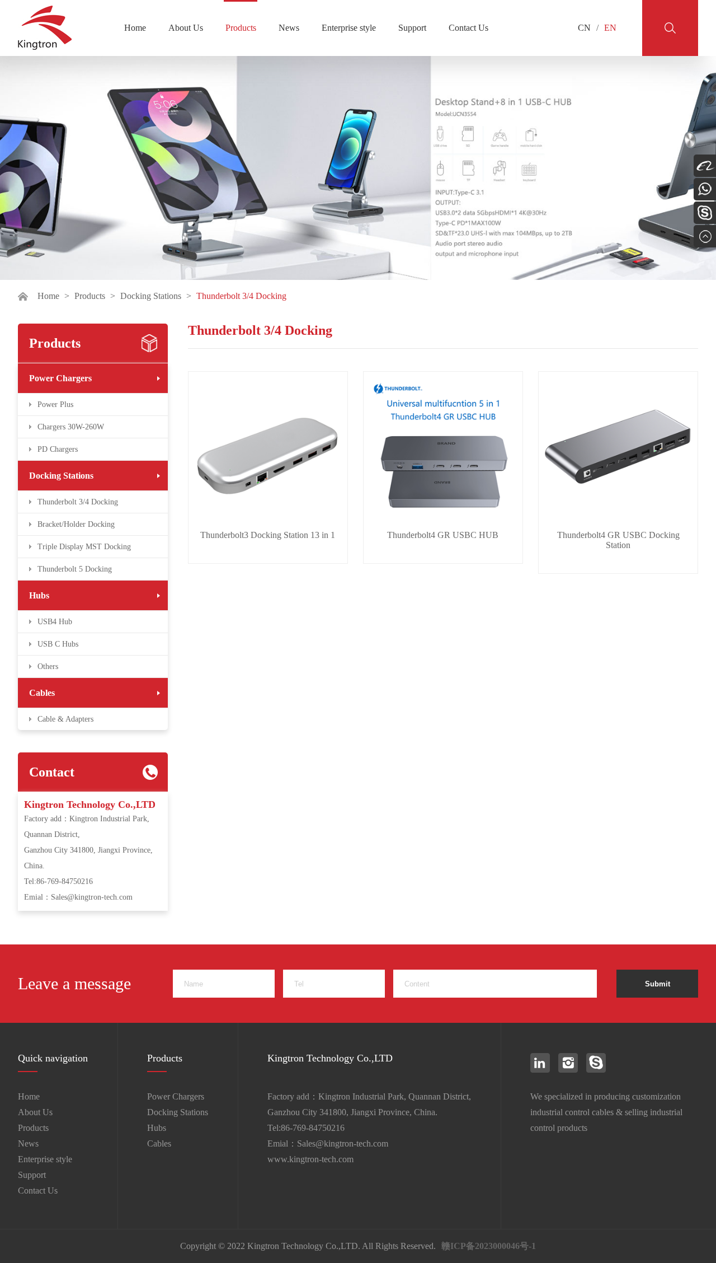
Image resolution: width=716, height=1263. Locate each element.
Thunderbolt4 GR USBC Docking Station (618, 540)
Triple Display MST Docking (84, 546)
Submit (657, 984)
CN (584, 27)
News (289, 27)
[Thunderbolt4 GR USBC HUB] (443, 451)
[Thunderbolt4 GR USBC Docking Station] (618, 451)
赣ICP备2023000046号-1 (488, 1246)
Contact (51, 772)
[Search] (670, 28)
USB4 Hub (54, 622)
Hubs (39, 595)
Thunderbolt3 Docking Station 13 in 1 (267, 535)
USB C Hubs (57, 644)
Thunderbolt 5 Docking (74, 569)
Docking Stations (150, 296)
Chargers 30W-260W (70, 427)
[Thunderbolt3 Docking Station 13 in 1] (268, 451)
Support (412, 27)
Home (135, 27)
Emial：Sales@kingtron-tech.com (78, 897)
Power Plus (55, 404)
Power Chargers (60, 378)
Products (240, 27)
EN (610, 27)
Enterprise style (349, 27)
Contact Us (468, 27)
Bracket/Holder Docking (76, 524)
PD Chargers (57, 449)
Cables (42, 693)
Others (47, 666)
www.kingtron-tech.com (310, 1159)
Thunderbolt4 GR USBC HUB (442, 535)
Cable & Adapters (65, 719)
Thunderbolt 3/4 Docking (77, 502)
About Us (185, 27)
